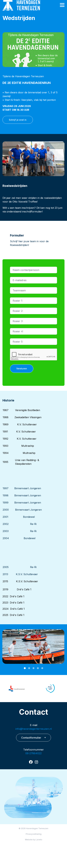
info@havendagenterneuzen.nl (33, 728)
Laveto (39, 839)
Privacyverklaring (33, 834)
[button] (25, 668)
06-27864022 (33, 753)
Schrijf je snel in (17, 119)
